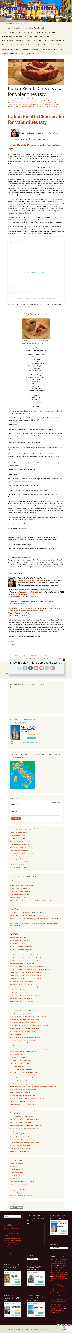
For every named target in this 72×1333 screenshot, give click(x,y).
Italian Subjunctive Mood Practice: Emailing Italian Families (26, 955)
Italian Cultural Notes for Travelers (46, 32)
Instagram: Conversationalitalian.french (20, 880)
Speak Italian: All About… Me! (18, 937)
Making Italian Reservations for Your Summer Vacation (25, 1142)
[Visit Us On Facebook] (62, 1325)
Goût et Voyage (14, 1166)
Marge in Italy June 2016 (16, 859)
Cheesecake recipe (20, 101)
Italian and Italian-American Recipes (32, 99)
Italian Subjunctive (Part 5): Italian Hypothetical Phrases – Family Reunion (30, 969)
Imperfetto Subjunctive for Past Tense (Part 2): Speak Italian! (26, 975)
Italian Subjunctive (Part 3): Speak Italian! (21, 952)
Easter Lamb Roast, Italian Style (18, 1057)
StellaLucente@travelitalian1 (26, 592)
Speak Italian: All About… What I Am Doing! (21, 940)
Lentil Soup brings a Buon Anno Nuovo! (20, 912)
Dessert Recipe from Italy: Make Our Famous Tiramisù (24, 1014)
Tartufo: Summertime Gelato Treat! (19, 1034)
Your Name (14, 811)
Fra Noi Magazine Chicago (17, 1169)
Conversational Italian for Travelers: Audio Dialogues (24, 883)
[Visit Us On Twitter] (58, 1325)
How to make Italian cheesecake (28, 103)
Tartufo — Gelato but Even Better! (19, 1101)
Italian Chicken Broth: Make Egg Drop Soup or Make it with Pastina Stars (29, 1084)
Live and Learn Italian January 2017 (19, 850)
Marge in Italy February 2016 (17, 865)
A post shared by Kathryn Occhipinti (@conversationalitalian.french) (36, 298)
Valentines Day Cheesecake (36, 107)
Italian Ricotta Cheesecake (36, 314)
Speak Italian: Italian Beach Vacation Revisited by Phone (25, 961)
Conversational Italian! (21, 590)
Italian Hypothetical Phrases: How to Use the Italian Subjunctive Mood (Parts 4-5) (25, 36)
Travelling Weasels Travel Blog (18, 1190)
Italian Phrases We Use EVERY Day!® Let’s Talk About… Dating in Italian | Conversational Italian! (59, 1272)
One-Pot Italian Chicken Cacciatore (19, 1063)
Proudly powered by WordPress (39, 1329)
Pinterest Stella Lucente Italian (32, 610)
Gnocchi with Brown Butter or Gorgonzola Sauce (23, 1031)
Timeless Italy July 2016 (16, 856)
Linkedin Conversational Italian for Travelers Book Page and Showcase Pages (31, 900)
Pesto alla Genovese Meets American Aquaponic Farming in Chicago (29, 1049)
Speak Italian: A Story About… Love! (20, 943)
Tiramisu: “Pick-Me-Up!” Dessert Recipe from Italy (23, 1104)
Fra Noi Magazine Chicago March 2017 (20, 844)
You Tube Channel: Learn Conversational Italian (22, 886)
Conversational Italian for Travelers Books (14, 24)
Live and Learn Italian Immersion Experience (22, 1181)
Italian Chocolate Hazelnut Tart (18, 1054)
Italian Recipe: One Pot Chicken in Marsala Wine (23, 1089)
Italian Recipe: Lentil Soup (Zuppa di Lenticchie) (23, 1022)
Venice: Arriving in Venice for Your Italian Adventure (24, 1119)
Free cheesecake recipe (34, 101)
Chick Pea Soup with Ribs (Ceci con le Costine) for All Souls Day (27, 1098)
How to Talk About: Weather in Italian (20, 993)
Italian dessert (23, 105)
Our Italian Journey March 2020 (18, 832)
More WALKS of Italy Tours (31, 49)
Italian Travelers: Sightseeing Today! (20, 1145)
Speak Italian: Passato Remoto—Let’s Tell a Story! (23, 984)
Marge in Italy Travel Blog (16, 1172)
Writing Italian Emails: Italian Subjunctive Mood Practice (18, 53)
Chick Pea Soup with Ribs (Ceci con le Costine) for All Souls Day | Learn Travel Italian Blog (59, 1306)
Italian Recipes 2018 (7, 45)
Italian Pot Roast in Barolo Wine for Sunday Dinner (23, 1060)
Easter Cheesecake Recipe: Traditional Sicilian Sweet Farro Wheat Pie (29, 1025)
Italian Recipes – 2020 (40, 41)
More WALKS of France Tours (10, 49)
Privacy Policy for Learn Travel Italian (53, 49)
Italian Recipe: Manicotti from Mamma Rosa (21, 1046)
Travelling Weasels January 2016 (19, 867)
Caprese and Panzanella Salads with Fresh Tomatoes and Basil (27, 1078)
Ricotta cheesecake (48, 105)
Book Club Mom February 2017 (18, 847)
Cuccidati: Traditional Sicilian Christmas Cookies (23, 1052)
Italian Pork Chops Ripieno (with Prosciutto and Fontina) (25, 1037)
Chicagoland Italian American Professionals (22, 1196)
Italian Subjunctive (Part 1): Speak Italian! (21, 946)
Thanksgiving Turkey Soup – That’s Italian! (21, 1069)
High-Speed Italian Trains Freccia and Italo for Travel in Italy (26, 1125)
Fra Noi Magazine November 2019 (19, 835)
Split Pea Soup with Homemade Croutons (21, 1092)
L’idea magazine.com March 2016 (19, 862)
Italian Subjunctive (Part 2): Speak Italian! (21, 949)
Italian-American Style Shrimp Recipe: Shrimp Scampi (24, 1019)
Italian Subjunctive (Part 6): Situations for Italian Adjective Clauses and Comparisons (33, 987)
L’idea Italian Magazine (16, 1193)
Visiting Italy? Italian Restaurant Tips (19, 1131)
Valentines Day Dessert (50, 107)
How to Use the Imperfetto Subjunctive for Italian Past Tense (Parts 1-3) (23, 28)
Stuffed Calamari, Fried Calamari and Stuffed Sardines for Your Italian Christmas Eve (33, 1087)
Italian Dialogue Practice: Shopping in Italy (21, 981)
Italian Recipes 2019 (23, 45)
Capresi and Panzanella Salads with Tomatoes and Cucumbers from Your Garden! (32, 918)
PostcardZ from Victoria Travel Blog (19, 1184)
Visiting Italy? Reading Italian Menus (19, 1134)
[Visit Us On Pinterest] (66, 1325)
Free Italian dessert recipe (48, 101)
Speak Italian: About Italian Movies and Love (22, 963)
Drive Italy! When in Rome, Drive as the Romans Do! (24, 1128)
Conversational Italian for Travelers (30, 580)
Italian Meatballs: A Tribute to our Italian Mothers (23, 1095)
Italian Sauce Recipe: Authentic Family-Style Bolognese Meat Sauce (28, 1017)
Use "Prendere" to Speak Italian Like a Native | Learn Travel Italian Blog (59, 1298)
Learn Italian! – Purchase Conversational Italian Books (48, 45)
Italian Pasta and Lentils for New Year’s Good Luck (27, 655)
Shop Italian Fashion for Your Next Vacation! (21, 1137)
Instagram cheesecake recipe (46, 103)
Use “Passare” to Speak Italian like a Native (22, 998)
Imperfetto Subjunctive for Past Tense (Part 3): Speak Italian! (26, 978)
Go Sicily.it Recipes (15, 1178)
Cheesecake (11, 101)
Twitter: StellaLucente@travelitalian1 (20, 894)
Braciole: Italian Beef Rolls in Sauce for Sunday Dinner (24, 1028)
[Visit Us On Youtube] (70, 1325)
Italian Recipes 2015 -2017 (57, 41)
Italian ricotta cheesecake (35, 105)
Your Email (15, 804)
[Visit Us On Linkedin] (64, 1329)
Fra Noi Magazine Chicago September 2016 (21, 853)
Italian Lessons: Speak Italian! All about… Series (16, 41)
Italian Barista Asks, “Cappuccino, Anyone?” (22, 1140)
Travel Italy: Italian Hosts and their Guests (21, 1148)
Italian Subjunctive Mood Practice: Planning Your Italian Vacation (27, 958)
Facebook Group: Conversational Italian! (21, 891)
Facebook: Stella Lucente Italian (18, 888)
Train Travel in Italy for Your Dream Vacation (21, 1116)
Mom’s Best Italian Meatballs (17, 1066)
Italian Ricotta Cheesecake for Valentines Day (22, 1075)
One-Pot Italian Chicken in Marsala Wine (20, 1043)
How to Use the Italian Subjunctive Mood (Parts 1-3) (17, 32)
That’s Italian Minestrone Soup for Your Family (22, 1040)
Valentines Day (23, 107)
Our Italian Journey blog (16, 1163)
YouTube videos (13, 601)
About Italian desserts (52, 99)
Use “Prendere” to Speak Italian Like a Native (22, 915)
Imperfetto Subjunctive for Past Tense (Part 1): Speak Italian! (26, 972)
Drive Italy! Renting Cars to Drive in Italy (20, 1122)
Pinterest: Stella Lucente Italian (18, 897)
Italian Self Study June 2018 (17, 838)
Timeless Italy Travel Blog (17, 1175)
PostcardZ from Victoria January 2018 (20, 841)
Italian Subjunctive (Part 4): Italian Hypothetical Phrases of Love (27, 966)
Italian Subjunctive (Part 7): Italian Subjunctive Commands (25, 996)
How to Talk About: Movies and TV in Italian (21, 1001)
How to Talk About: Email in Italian (19, 990)
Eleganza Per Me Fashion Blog (18, 1187)
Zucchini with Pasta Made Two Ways (19, 1081)
